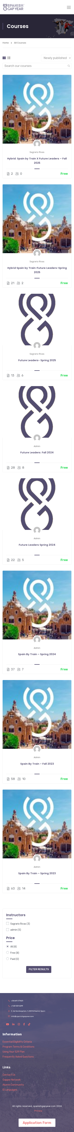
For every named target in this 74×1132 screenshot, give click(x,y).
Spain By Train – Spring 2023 (37, 873)
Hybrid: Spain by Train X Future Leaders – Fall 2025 (37, 161)
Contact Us (9, 1074)
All (13, 946)
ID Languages (10, 1089)
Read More (37, 109)
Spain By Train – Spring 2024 (37, 654)
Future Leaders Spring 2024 (37, 545)
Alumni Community (13, 1084)
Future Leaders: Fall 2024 (37, 452)
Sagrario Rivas (20, 923)
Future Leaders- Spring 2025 (37, 360)
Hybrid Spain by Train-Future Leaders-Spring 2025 (37, 270)
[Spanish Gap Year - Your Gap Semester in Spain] (14, 7)
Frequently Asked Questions (18, 1056)
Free (14, 952)
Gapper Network (12, 1079)
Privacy (38, 1110)
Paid (14, 959)
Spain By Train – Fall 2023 (37, 764)
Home (6, 42)
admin (15, 929)
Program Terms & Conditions (18, 1046)
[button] (37, 1123)
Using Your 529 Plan (14, 1051)
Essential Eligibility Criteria (17, 1041)
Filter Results (39, 969)
